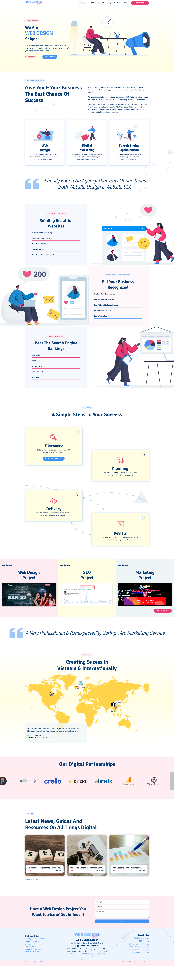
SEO (92, 3)
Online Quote (139, 3)
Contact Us (30, 57)
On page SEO (37, 366)
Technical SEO (37, 372)
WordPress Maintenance (41, 244)
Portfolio (117, 3)
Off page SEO (37, 377)
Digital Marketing (104, 3)
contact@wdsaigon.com (34, 949)
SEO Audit (36, 355)
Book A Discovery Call (54, 458)
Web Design (83, 3)
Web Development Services (42, 238)
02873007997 (30, 946)
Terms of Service (144, 962)
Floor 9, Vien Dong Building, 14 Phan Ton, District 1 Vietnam (35, 941)
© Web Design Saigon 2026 (33, 962)
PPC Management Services (104, 299)
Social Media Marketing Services (106, 305)
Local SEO (36, 361)
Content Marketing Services (104, 294)
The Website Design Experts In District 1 (88, 943)
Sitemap (125, 962)
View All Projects (163, 610)
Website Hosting (38, 249)
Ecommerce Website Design (42, 233)
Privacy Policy (133, 962)
